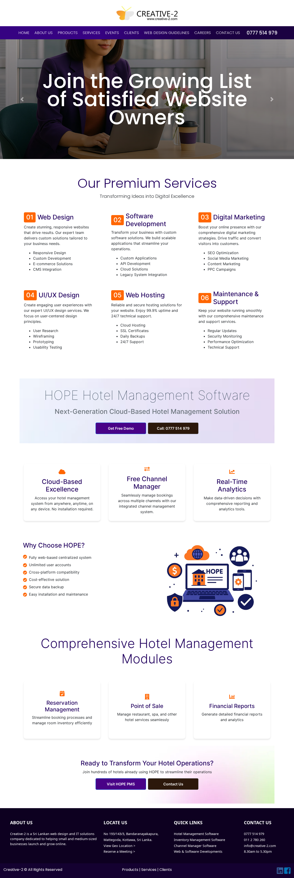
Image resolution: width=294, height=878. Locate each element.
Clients (131, 32)
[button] (22, 99)
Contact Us (228, 32)
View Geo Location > (119, 846)
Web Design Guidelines (166, 32)
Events (112, 32)
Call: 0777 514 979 (173, 428)
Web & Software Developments (198, 851)
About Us (43, 32)
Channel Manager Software (195, 846)
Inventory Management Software (199, 840)
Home (23, 32)
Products (68, 32)
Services (91, 32)
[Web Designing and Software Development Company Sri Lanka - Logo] (147, 13)
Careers (202, 32)
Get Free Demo (121, 428)
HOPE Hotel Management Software (147, 395)
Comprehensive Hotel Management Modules (147, 651)
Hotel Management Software (196, 834)
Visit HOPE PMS (121, 784)
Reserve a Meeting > (119, 851)
